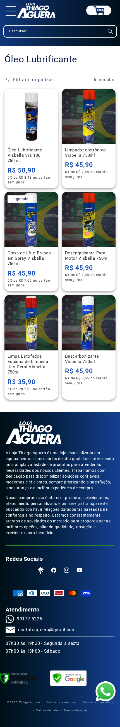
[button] (10, 10)
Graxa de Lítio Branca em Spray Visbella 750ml (29, 258)
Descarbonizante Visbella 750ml (82, 358)
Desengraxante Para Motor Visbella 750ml (87, 255)
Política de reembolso (61, 702)
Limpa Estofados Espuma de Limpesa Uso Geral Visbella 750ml (27, 364)
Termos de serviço (77, 710)
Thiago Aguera (29, 702)
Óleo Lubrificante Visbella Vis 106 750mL (24, 155)
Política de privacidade (97, 702)
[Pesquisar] (110, 31)
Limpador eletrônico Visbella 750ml (85, 152)
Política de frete (47, 710)
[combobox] (60, 31)
